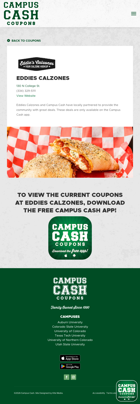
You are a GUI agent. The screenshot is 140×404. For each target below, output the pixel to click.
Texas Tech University (70, 335)
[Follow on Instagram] (73, 377)
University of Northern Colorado (70, 340)
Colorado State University (70, 326)
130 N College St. (28, 86)
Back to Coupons (26, 40)
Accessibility (99, 393)
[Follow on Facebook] (66, 377)
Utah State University (70, 344)
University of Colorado (70, 331)
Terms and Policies (115, 393)
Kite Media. (57, 393)
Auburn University (70, 322)
